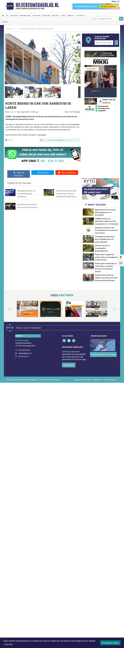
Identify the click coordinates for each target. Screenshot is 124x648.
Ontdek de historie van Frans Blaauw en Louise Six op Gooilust (106, 230)
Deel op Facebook (19, 174)
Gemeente (37, 15)
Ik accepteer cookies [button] (110, 643)
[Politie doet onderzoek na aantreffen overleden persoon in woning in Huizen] (88, 266)
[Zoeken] (121, 19)
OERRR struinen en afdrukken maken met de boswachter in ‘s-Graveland (106, 221)
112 (7, 15)
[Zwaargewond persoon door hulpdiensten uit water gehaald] (88, 239)
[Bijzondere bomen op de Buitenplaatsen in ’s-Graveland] (88, 212)
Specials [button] (55, 15)
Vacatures (80, 15)
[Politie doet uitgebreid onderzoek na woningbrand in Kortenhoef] (88, 257)
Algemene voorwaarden (83, 380)
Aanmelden (69, 365)
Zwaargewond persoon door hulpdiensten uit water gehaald (105, 239)
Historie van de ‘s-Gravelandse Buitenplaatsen (102, 248)
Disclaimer (97, 380)
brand (10, 140)
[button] (6, 92)
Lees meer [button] (8, 644)
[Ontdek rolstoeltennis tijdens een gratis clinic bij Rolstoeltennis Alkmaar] (88, 277)
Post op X (43, 172)
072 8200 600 (24, 350)
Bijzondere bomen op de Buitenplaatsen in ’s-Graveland (105, 212)
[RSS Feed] (73, 341)
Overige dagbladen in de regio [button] (103, 354)
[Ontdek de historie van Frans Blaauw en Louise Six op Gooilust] (88, 230)
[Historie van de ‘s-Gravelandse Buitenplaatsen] (88, 248)
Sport (64, 15)
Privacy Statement (109, 380)
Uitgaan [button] (70, 15)
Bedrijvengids (25, 15)
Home (9, 29)
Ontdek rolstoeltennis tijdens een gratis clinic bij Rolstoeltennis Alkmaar (106, 277)
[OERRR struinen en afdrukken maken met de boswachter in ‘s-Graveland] (88, 221)
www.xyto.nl (23, 356)
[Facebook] (64, 341)
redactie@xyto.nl (25, 353)
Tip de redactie (69, 172)
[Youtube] (69, 341)
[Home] (2, 15)
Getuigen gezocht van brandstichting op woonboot (26, 193)
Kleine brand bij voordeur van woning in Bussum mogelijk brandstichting (66, 193)
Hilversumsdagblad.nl (37, 5)
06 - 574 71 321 (52, 161)
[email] (121, 263)
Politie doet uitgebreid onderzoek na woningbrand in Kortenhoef (106, 257)
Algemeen (14, 15)
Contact (5, 22)
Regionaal (46, 15)
